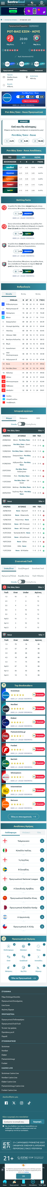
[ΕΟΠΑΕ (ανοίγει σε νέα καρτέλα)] (30, 1158)
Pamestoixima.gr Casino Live (13, 1086)
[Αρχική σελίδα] (1, 19)
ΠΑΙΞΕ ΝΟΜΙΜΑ (30, 101)
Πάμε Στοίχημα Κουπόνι (11, 997)
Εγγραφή (37, 1121)
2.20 (20, 179)
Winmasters (16, 772)
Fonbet (14, 745)
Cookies (26, 1172)
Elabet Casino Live (9, 1081)
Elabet (14, 718)
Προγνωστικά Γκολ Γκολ (11, 1023)
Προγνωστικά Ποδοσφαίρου (13, 1019)
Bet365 (14, 759)
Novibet (14, 704)
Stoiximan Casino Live (10, 1073)
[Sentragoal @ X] (14, 1103)
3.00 (33, 190)
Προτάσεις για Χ (8, 1032)
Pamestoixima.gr (18, 732)
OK (23, 1176)
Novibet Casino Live (9, 1077)
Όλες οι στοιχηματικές (21, 816)
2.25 (20, 173)
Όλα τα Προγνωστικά (21, 978)
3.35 (26, 173)
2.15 (20, 190)
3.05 (33, 173)
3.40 (26, 179)
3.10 (33, 179)
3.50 (26, 185)
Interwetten (16, 786)
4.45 (26, 167)
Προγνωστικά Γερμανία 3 (18, 26)
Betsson (14, 800)
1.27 (20, 167)
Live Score (6, 1005)
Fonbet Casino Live (9, 1090)
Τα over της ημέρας (9, 1028)
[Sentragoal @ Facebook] (6, 1103)
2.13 (20, 185)
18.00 (33, 167)
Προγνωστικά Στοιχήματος (12, 1001)
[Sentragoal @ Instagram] (21, 1103)
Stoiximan (15, 690)
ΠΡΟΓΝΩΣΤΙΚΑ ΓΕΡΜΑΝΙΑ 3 (11, 19)
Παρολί (4, 1036)
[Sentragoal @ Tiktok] (29, 1103)
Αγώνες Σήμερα (8, 1009)
